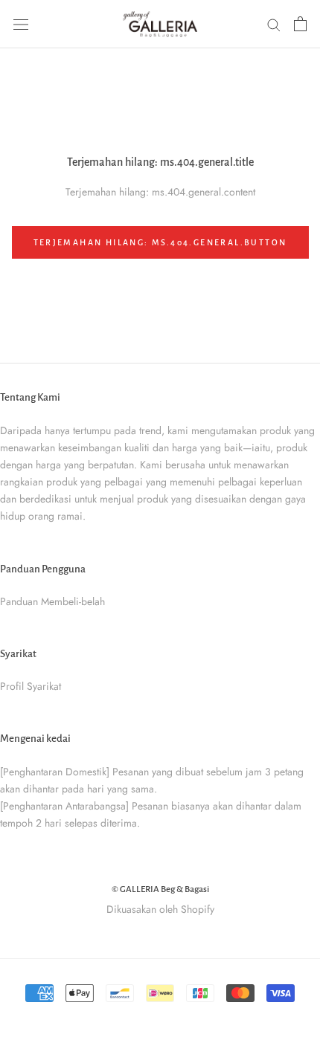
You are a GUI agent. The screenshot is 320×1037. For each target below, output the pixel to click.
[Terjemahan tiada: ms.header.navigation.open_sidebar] (20, 24)
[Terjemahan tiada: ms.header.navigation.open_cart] (300, 23)
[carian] (274, 24)
